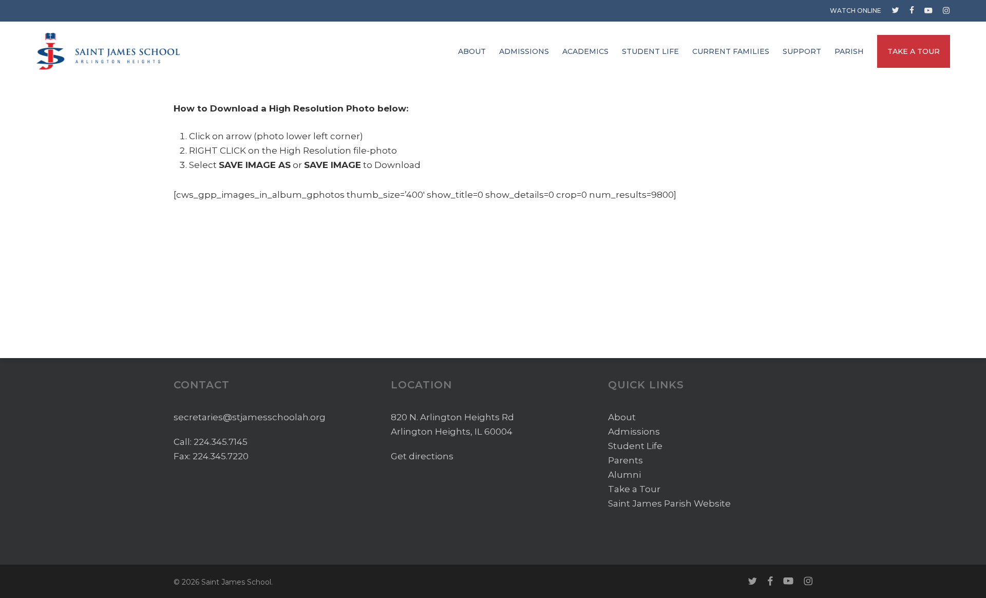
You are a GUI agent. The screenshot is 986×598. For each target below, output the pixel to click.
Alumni (624, 475)
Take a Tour (634, 489)
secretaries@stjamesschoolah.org (250, 417)
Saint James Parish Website (669, 503)
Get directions (422, 456)
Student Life (635, 446)
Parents (625, 460)
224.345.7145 (221, 442)
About (622, 417)
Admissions (634, 431)
